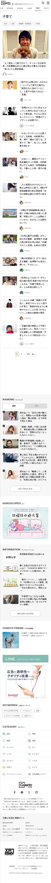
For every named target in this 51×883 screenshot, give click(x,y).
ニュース (10, 747)
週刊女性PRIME (8, 822)
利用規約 (12, 866)
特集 (34, 734)
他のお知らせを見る (25, 613)
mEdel (5, 826)
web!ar (28, 822)
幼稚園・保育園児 (25, 24)
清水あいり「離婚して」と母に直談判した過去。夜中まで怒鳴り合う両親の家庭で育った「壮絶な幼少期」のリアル (33, 475)
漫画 (34, 741)
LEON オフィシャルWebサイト (13, 832)
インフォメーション (14, 774)
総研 (8, 734)
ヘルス (29, 8)
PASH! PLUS (30, 826)
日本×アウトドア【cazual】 (34, 829)
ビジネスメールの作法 (12, 716)
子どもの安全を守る (11, 711)
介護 (37, 711)
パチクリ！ (29, 832)
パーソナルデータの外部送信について (30, 866)
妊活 (5, 24)
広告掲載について (39, 774)
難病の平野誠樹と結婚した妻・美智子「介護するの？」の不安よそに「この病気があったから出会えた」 (33, 445)
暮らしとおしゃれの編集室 (11, 829)
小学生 (37, 24)
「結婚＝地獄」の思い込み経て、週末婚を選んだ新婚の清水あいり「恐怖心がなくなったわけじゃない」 (33, 431)
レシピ (9, 754)
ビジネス (10, 8)
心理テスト (28, 716)
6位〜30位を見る (25, 489)
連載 (8, 741)
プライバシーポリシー (21, 868)
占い (34, 747)
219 (28, 354)
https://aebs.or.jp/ (41, 858)
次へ (33, 354)
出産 (13, 24)
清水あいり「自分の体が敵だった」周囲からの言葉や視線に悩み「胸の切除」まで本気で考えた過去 (33, 417)
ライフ (46, 8)
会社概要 (34, 868)
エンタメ (20, 8)
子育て (38, 8)
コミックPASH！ (8, 835)
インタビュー (27, 711)
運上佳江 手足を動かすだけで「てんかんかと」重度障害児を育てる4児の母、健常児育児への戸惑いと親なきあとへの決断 (34, 460)
